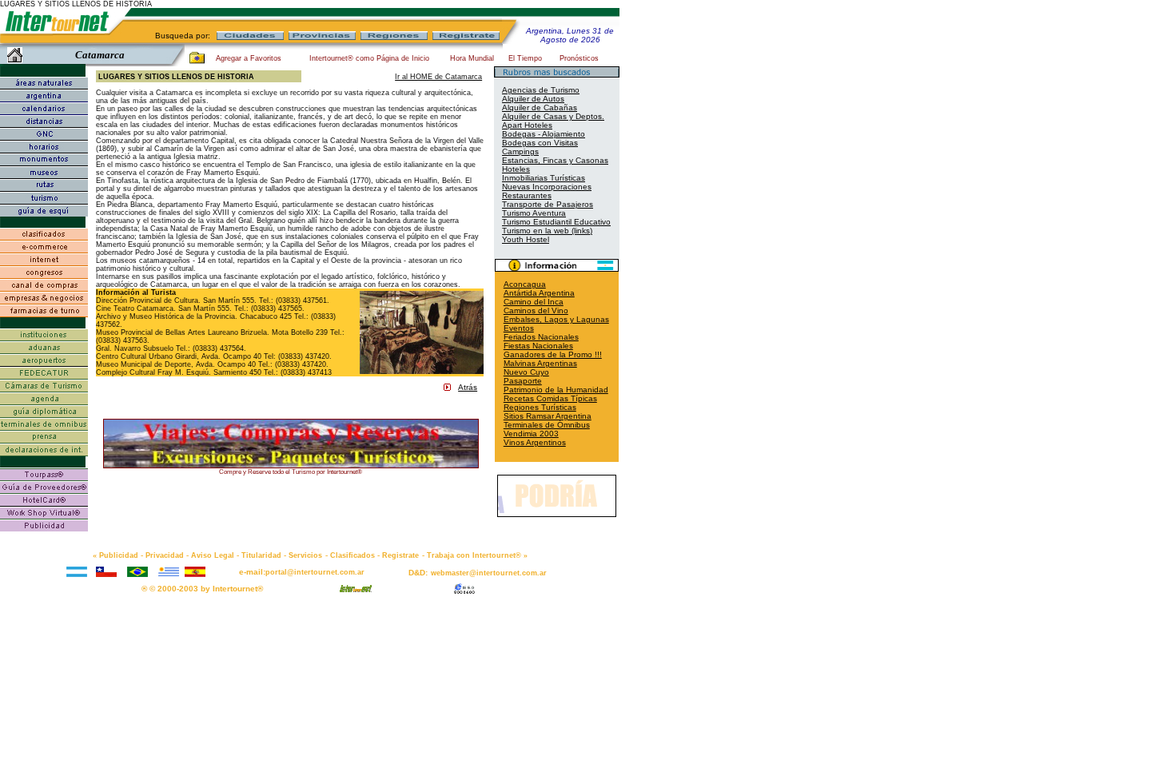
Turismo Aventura (534, 213)
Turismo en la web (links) (547, 230)
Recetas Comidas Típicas (550, 398)
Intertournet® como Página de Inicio (369, 58)
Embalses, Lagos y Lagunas (556, 319)
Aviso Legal (212, 555)
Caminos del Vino (536, 310)
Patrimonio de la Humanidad (556, 389)
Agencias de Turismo (541, 90)
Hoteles (516, 169)
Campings (520, 151)
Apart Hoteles (527, 125)
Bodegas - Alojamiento (543, 133)
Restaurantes (527, 195)
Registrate (400, 555)
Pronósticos (579, 58)
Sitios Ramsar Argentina (547, 416)
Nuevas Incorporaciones (546, 186)
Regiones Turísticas (540, 407)
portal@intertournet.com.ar (314, 572)
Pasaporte (523, 380)
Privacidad (164, 555)
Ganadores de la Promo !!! (553, 354)
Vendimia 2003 (531, 433)
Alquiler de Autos (533, 98)
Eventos (519, 328)
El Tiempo (525, 58)
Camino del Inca (534, 301)
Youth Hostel (525, 239)
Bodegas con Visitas (540, 142)
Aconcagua (525, 284)
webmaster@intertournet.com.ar (489, 573)
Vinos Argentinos (535, 442)
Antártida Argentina (539, 292)
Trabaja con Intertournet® (474, 555)
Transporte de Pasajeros (547, 204)
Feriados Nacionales (541, 336)
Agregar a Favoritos (248, 58)
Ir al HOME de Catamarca (438, 77)
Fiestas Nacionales (538, 345)
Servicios (305, 555)
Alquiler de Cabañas (539, 107)
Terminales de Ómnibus (547, 424)
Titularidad (261, 555)
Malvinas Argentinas (540, 363)
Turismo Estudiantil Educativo (556, 221)
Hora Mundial (472, 58)
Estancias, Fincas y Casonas (555, 160)
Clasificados (352, 555)
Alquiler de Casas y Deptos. (553, 116)
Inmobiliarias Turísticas (543, 177)
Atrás (467, 387)
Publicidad (118, 555)
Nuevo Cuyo (526, 372)
